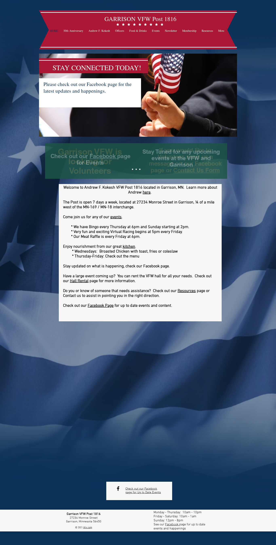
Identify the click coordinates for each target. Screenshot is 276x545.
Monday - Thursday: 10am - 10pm (178, 512)
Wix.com (87, 527)
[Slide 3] (139, 169)
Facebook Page (101, 305)
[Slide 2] (136, 169)
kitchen (129, 246)
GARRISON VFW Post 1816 (140, 19)
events (116, 217)
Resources (187, 291)
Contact (69, 295)
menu (134, 256)
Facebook (103, 156)
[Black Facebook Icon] (118, 488)
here (147, 192)
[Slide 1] (132, 169)
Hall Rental (79, 281)
